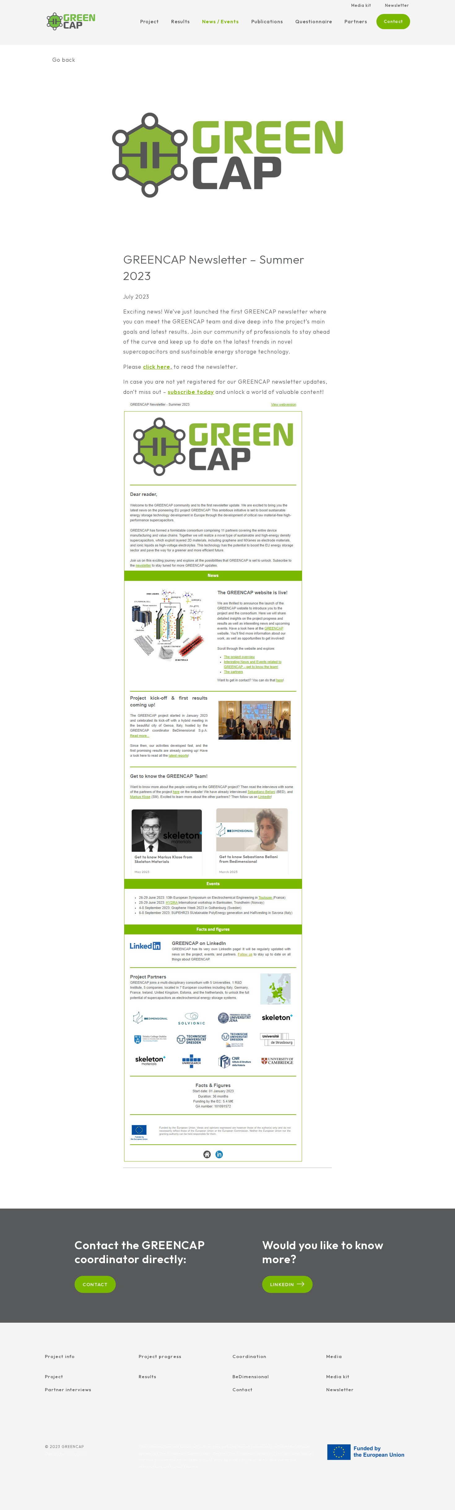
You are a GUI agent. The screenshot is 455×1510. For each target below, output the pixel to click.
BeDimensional (250, 1376)
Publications (267, 21)
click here (156, 366)
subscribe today (191, 391)
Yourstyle (76, 1453)
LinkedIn (282, 1284)
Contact (393, 21)
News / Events (220, 21)
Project (149, 21)
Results (180, 21)
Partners (355, 21)
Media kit (361, 5)
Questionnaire (313, 21)
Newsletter (397, 5)
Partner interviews (68, 1389)
